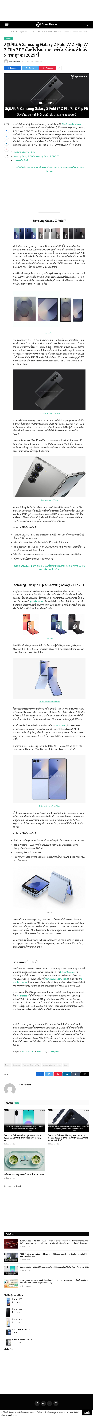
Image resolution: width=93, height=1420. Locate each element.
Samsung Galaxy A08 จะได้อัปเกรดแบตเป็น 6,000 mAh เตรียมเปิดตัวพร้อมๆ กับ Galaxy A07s (22, 1138)
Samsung (16, 1065)
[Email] (6, 155)
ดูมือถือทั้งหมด (9, 1349)
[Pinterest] (6, 149)
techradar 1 (41, 1051)
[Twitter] (6, 136)
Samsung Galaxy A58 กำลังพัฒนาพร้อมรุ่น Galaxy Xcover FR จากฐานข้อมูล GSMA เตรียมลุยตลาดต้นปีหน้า (68, 1138)
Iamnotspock (15, 61)
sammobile (49, 638)
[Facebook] (6, 130)
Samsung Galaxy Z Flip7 (31, 1065)
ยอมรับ (87, 1412)
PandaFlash (49, 333)
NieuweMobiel (23, 995)
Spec (66, 1065)
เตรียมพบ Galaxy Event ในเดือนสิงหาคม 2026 (24, 1174)
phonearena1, (28, 1051)
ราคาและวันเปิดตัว (21, 160)
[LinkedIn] (6, 142)
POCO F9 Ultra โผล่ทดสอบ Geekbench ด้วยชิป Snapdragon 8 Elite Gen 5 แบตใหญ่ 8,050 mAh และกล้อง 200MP (53, 1255)
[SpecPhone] (46, 24)
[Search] (86, 24)
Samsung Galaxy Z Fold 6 (49, 500)
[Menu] (6, 24)
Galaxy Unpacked (67, 972)
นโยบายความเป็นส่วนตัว (9, 1415)
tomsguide (54, 1051)
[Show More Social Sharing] (59, 68)
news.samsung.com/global (56, 978)
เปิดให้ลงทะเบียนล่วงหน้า (72, 124)
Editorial (8, 38)
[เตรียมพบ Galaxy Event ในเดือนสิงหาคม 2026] (24, 1159)
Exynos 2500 (59, 725)
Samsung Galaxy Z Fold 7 (24, 151)
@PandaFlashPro (37, 601)
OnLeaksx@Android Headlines (49, 413)
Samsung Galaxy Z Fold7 (52, 1065)
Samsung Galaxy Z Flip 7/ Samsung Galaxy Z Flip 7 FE (36, 156)
